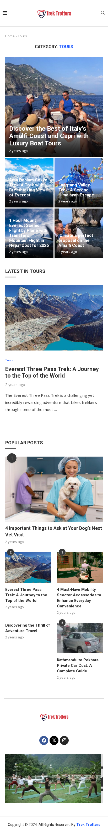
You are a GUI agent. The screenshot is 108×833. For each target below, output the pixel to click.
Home (10, 36)
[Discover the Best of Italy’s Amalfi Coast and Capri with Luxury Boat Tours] (54, 107)
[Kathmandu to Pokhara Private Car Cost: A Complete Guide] (80, 638)
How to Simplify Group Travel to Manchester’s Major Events (54, 783)
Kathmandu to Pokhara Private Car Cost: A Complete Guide (78, 665)
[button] (12, 778)
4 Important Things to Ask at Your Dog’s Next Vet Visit (53, 531)
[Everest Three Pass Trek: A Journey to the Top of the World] (54, 318)
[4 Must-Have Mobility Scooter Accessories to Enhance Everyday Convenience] (80, 567)
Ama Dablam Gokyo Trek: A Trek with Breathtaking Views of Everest (28, 187)
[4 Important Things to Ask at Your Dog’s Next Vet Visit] (54, 489)
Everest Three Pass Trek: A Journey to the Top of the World (52, 372)
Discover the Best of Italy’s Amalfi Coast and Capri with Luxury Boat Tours (49, 136)
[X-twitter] (54, 740)
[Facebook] (43, 740)
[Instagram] (64, 740)
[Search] (102, 13)
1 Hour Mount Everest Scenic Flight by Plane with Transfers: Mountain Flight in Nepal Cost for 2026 (29, 233)
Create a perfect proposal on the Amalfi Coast (75, 240)
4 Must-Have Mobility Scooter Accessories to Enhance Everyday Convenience (79, 597)
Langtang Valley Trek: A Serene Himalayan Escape (76, 189)
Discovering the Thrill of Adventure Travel (27, 628)
